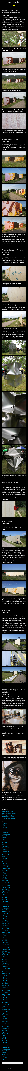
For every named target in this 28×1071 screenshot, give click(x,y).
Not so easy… (7, 610)
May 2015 (4, 959)
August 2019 (5, 872)
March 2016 (5, 942)
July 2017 (4, 915)
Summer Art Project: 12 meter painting (14, 691)
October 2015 (5, 951)
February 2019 (5, 882)
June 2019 (4, 875)
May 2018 (4, 897)
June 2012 (4, 1018)
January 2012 (5, 1025)
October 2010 (5, 1051)
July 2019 (4, 873)
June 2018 (4, 896)
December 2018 (6, 885)
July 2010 (4, 1056)
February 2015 (5, 965)
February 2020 (5, 865)
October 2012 (5, 1011)
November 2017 (6, 908)
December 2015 (6, 947)
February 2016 (5, 944)
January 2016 (5, 946)
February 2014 (5, 985)
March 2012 (5, 1021)
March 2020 (5, 863)
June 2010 (4, 1057)
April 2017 (4, 920)
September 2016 (6, 932)
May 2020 (4, 860)
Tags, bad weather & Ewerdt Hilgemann (13, 251)
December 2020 (6, 851)
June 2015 (4, 958)
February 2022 (5, 830)
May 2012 (4, 1020)
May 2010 (4, 1059)
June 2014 (4, 978)
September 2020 (6, 854)
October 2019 (5, 870)
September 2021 (6, 837)
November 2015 (6, 949)
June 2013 (4, 997)
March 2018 (5, 901)
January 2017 (5, 925)
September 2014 (6, 973)
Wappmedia (11, 1068)
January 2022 (5, 832)
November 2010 (6, 1049)
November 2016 (6, 928)
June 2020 (4, 858)
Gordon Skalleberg (14, 2)
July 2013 (4, 995)
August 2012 (5, 1014)
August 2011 (5, 1033)
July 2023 (4, 825)
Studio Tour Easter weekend (8, 818)
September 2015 (6, 953)
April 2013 (4, 1001)
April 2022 (4, 829)
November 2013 (6, 990)
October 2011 (5, 1030)
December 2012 (6, 1008)
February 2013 (5, 1004)
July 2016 (4, 935)
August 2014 (5, 975)
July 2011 (4, 1035)
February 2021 (5, 848)
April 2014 (4, 982)
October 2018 (5, 889)
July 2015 (4, 956)
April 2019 (4, 879)
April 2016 (4, 940)
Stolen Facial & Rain (10, 482)
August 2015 (5, 954)
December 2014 (6, 968)
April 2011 (4, 1040)
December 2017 (6, 906)
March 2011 (4, 1042)
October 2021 (5, 836)
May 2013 (4, 999)
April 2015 (4, 961)
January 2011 (5, 1045)
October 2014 (5, 971)
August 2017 (5, 913)
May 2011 (4, 1038)
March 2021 (5, 846)
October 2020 (5, 853)
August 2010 (5, 1054)
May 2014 (4, 980)
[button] (14, 5)
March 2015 (5, 963)
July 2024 (4, 823)
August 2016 (5, 934)
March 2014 (5, 983)
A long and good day (10, 139)
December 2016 (6, 927)
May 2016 (4, 939)
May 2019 (4, 877)
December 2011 (5, 1026)
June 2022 (4, 827)
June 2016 (4, 937)
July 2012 (4, 1016)
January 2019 (5, 884)
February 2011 (5, 1044)
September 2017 (6, 911)
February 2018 (5, 903)
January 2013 (5, 1006)
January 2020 (5, 866)
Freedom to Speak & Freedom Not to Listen (11, 11)
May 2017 (4, 918)
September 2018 (6, 891)
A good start (7, 521)
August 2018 (5, 892)
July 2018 (4, 894)
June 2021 (4, 841)
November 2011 (5, 1028)
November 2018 (6, 887)
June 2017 (4, 916)
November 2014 (6, 970)
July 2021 (4, 839)
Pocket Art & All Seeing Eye (13, 733)
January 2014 (5, 987)
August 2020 (5, 856)
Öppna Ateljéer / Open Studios (9, 813)
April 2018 (4, 899)
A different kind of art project (8, 816)
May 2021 (4, 842)
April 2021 (4, 844)
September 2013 (6, 994)
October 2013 (5, 992)
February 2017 (5, 923)
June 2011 (4, 1037)
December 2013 (6, 989)
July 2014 (4, 977)
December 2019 (6, 868)
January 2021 (5, 849)
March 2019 (5, 880)
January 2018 (5, 904)
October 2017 (5, 910)
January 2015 (5, 966)
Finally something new (7, 811)
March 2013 (5, 1002)
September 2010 (6, 1052)
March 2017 (5, 922)
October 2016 (5, 930)
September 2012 (6, 1013)
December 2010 (6, 1047)
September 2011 (6, 1032)
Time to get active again (7, 815)
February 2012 (5, 1023)
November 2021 (6, 834)
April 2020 (4, 861)
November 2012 (6, 1009)
